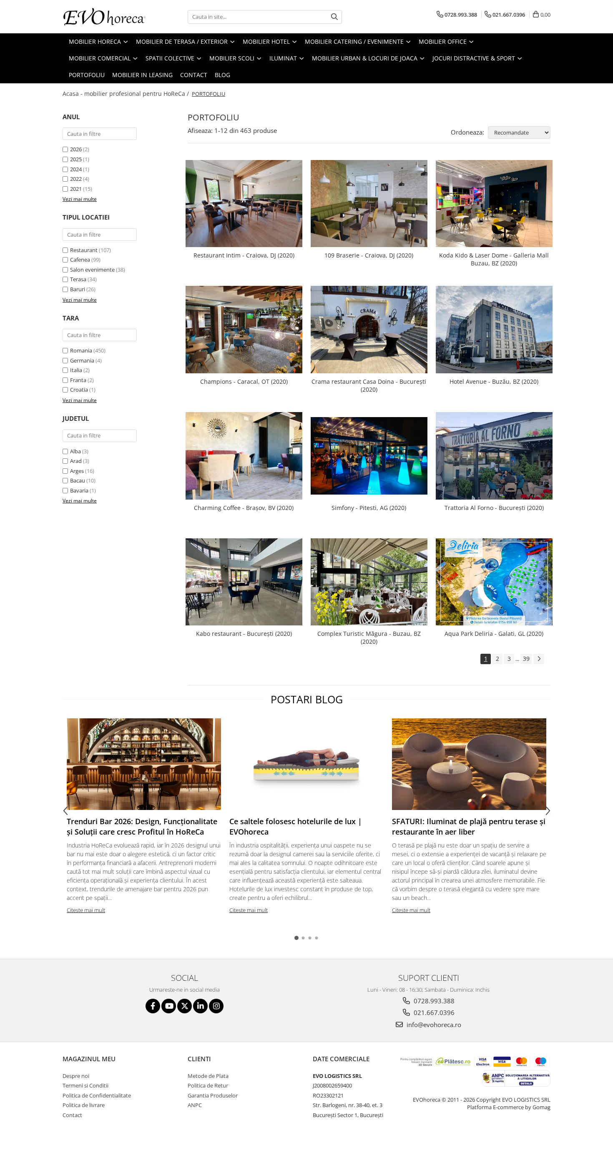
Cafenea (80, 259)
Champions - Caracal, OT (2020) (244, 381)
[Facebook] (153, 1006)
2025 (76, 159)
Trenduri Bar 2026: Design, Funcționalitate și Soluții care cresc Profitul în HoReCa (142, 826)
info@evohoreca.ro (433, 1024)
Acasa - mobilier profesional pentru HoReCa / (127, 94)
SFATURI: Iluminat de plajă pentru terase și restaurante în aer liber (468, 826)
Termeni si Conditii (85, 1085)
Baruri (77, 289)
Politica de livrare (84, 1105)
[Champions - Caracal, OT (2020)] (244, 329)
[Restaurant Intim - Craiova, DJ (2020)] (244, 204)
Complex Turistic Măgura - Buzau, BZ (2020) (369, 637)
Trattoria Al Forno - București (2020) (494, 508)
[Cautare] (334, 17)
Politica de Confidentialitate (97, 1095)
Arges (77, 471)
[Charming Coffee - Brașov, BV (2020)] (244, 456)
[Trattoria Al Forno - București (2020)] (494, 456)
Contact (193, 75)
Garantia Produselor (213, 1095)
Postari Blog (307, 699)
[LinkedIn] (200, 1006)
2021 (76, 188)
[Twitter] (184, 1006)
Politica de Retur (208, 1085)
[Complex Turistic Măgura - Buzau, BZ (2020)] (369, 582)
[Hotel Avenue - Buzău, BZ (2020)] (494, 329)
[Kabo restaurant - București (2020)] (244, 582)
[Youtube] (168, 1006)
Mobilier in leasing (142, 75)
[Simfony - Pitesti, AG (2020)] (369, 456)
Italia (76, 370)
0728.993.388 (433, 1001)
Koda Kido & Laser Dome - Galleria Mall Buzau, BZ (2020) (494, 259)
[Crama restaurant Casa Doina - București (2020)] (369, 329)
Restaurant (84, 250)
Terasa (78, 279)
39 (526, 658)
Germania (82, 360)
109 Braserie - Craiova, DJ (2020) (368, 255)
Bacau (77, 480)
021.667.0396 (433, 1012)
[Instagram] (216, 1006)
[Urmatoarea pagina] (538, 659)
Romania (81, 350)
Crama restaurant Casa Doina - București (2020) (369, 385)
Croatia (79, 389)
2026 (76, 149)
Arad (76, 461)
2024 (76, 169)
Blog (222, 75)
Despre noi (76, 1076)
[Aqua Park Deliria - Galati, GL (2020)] (494, 581)
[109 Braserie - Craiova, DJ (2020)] (369, 204)
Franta (78, 380)
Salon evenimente (92, 269)
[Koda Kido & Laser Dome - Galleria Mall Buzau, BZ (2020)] (494, 204)
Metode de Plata (208, 1076)
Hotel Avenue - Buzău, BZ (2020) (494, 381)
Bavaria (79, 490)
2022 (76, 178)
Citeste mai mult (86, 910)
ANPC (195, 1105)
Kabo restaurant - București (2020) (244, 634)
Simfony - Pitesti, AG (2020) (369, 508)
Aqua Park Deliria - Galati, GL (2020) (494, 634)
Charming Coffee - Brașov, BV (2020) (244, 508)
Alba (75, 451)
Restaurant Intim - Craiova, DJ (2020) (243, 255)
